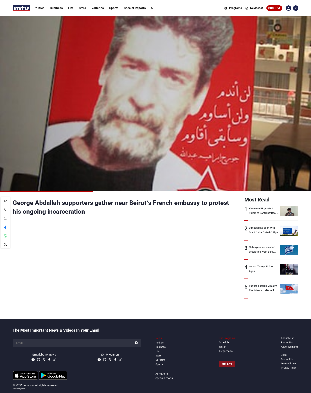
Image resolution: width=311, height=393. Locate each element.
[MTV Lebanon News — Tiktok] (54, 359)
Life (70, 8)
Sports (113, 8)
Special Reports (135, 8)
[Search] (152, 8)
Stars (82, 8)
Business (56, 8)
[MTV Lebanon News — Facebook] (49, 359)
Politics (39, 8)
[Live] (227, 356)
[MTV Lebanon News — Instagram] (38, 359)
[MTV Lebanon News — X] (44, 359)
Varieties (97, 8)
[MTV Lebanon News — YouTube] (33, 359)
